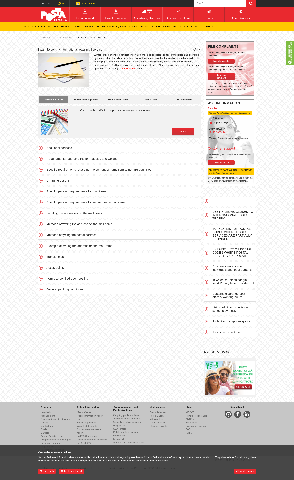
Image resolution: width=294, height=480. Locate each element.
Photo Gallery (157, 415)
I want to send (65, 37)
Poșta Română (47, 37)
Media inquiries (158, 422)
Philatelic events (158, 426)
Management (48, 415)
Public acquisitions (87, 422)
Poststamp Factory (196, 426)
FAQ (188, 429)
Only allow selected (71, 471)
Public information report (90, 415)
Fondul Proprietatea (196, 415)
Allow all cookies (245, 471)
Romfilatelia (192, 422)
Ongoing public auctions (126, 415)
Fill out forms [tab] (184, 99)
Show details (47, 471)
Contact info (47, 426)
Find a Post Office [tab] (118, 99)
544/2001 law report (88, 436)
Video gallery (157, 419)
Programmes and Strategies (56, 439)
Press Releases (158, 412)
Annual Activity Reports (53, 436)
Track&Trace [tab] (150, 99)
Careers (45, 432)
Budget (81, 419)
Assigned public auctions (126, 418)
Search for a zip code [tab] (86, 99)
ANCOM (190, 419)
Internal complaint (221, 61)
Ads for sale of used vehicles (128, 442)
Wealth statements (87, 426)
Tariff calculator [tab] (54, 99)
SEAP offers (119, 428)
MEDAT (190, 412)
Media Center (84, 412)
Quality (44, 429)
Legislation (46, 412)
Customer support (221, 162)
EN (42, 3)
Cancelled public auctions (127, 422)
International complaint (221, 76)
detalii (183, 131)
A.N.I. (189, 432)
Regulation (119, 425)
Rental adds (119, 439)
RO (49, 3)
